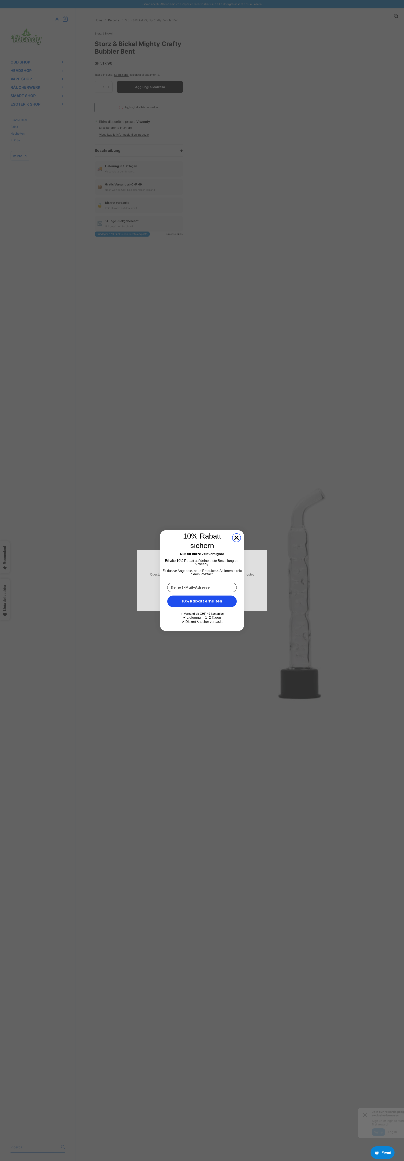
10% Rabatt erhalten (202, 601)
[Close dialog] (236, 538)
